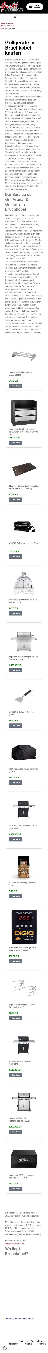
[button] (15, 17)
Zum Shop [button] (16, 386)
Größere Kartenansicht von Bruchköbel (19, 1319)
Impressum (13, 1344)
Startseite (4, 23)
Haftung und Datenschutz (30, 1341)
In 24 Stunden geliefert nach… (7, 25)
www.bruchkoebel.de (14, 1243)
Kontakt (42, 1344)
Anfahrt (28, 1344)
